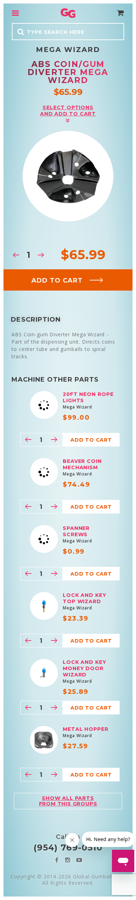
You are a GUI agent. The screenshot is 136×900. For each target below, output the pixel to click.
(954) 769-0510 (68, 847)
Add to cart (57, 280)
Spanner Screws (76, 531)
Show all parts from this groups (68, 801)
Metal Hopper (85, 729)
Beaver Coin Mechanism (82, 464)
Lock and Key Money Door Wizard (84, 668)
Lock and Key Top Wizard (84, 598)
